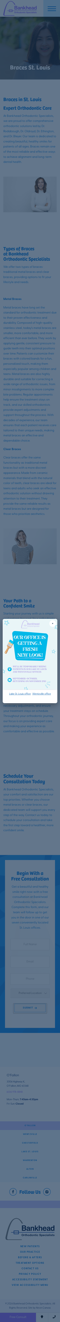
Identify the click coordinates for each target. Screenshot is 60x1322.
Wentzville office (41, 694)
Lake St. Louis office (20, 694)
